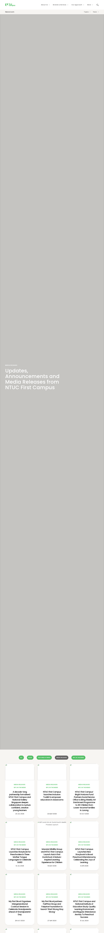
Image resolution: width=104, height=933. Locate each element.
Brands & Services (59, 5)
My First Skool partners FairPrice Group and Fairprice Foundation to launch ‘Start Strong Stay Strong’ (52, 906)
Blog (30, 757)
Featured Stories (44, 757)
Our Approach (76, 5)
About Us (44, 5)
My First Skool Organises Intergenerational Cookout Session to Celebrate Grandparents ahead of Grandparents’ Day (20, 908)
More (89, 5)
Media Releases (61, 757)
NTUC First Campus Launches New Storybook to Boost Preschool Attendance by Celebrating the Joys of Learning (84, 856)
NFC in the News (78, 757)
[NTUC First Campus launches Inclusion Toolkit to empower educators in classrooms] (52, 772)
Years (95, 12)
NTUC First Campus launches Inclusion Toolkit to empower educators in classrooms (52, 795)
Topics (86, 12)
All (21, 757)
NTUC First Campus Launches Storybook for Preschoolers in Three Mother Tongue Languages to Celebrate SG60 (20, 856)
